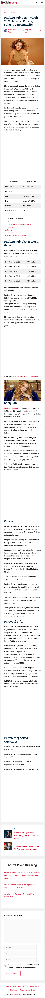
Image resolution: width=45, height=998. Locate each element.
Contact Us (17, 986)
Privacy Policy (35, 986)
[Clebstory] (9, 2)
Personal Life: (12, 233)
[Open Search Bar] (37, 2)
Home (6, 13)
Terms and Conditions (27, 990)
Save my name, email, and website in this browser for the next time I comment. (23, 966)
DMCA (25, 986)
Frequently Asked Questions (17, 235)
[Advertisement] (22, 155)
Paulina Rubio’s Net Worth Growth (19, 224)
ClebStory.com (16, 994)
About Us (8, 986)
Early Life (10, 227)
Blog (13, 13)
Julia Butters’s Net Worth (26, 377)
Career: (9, 230)
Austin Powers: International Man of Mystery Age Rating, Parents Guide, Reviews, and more (22, 875)
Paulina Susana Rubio (13, 408)
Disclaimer (14, 990)
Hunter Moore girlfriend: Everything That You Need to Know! (26, 835)
